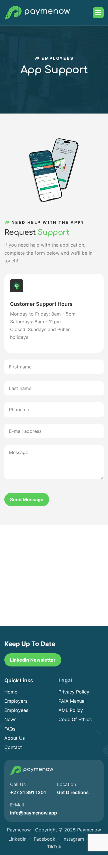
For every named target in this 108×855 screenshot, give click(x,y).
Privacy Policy (73, 692)
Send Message (26, 499)
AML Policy (70, 710)
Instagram (73, 839)
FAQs (9, 729)
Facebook (44, 839)
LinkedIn (17, 839)
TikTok (54, 847)
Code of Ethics (75, 719)
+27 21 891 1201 (28, 792)
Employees (16, 710)
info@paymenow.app (33, 813)
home (10, 692)
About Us (14, 738)
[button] (98, 12)
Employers (15, 701)
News (10, 719)
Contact (13, 747)
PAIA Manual (72, 701)
